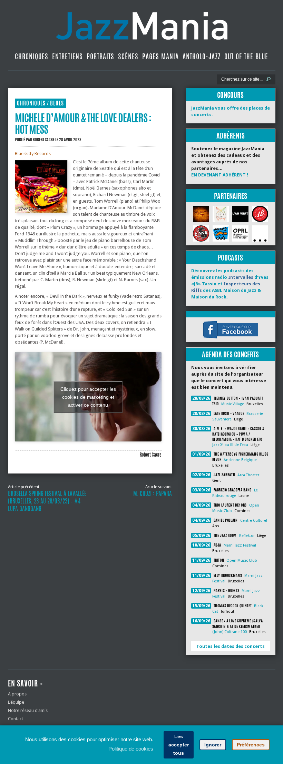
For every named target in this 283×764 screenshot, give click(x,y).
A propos (17, 693)
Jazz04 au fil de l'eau (230, 444)
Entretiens (67, 56)
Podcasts (230, 258)
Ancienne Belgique (240, 460)
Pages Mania (160, 56)
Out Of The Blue (246, 56)
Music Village (232, 404)
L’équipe (16, 702)
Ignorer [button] (212, 744)
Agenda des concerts (230, 354)
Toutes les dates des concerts (230, 646)
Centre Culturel (253, 520)
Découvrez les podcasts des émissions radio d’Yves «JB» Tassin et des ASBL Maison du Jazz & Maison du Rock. (230, 283)
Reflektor (247, 535)
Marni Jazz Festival (240, 545)
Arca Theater (248, 475)
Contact (15, 718)
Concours (230, 95)
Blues (57, 103)
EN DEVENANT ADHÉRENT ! (219, 174)
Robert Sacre (44, 139)
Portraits (100, 56)
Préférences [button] (251, 744)
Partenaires (230, 196)
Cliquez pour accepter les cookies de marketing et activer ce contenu (88, 396)
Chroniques (31, 56)
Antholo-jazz (202, 56)
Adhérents (230, 136)
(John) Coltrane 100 (229, 632)
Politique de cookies (130, 749)
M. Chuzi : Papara (152, 493)
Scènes (128, 56)
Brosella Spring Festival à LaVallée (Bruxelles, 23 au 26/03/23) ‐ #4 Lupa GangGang (47, 501)
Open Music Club (241, 560)
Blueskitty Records (33, 153)
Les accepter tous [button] (178, 745)
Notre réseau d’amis (28, 710)
